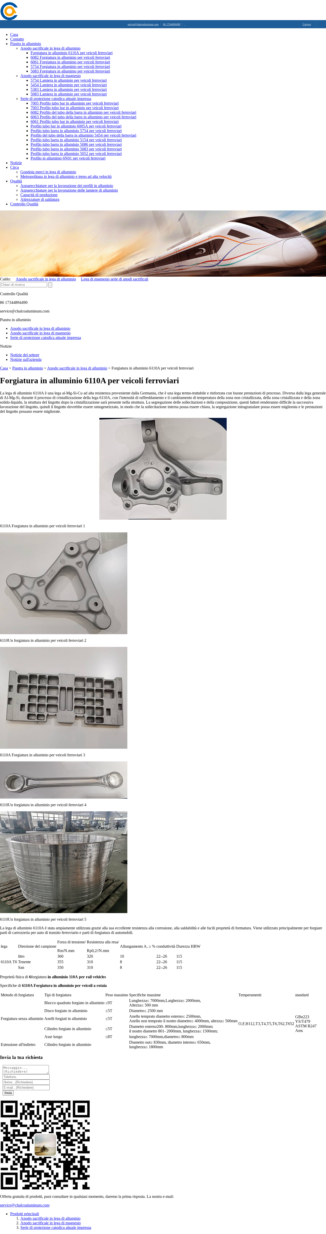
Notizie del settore (24, 355)
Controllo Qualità (24, 204)
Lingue (307, 24)
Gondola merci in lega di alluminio (48, 172)
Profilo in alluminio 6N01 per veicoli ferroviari (68, 158)
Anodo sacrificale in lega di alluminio (50, 48)
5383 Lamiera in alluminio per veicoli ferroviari (69, 89)
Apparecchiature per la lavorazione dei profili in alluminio (66, 185)
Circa (14, 167)
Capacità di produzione (39, 195)
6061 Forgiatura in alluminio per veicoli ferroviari (70, 62)
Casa (14, 34)
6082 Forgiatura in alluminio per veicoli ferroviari (70, 57)
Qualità (16, 181)
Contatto (17, 39)
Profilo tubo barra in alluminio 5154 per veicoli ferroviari (76, 140)
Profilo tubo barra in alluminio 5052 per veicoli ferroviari (76, 153)
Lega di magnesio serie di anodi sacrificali (114, 279)
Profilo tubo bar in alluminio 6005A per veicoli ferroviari (76, 126)
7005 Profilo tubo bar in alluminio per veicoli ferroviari (75, 103)
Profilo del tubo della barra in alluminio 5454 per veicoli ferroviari (83, 135)
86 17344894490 (171, 24)
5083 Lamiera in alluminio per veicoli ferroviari (69, 94)
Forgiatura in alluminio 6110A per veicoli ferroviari (72, 53)
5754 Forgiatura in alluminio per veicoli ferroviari (70, 66)
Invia (8, 1093)
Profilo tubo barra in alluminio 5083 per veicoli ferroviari (76, 149)
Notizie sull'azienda (26, 359)
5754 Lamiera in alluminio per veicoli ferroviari (69, 80)
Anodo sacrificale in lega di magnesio (50, 76)
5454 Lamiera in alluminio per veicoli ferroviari (69, 85)
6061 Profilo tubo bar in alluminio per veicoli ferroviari (75, 121)
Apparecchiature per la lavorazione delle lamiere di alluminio (69, 190)
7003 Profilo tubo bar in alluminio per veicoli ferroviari (75, 108)
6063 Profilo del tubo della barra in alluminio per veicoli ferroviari (83, 117)
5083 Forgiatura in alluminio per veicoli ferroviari (70, 71)
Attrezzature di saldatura (39, 199)
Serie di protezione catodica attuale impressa (55, 98)
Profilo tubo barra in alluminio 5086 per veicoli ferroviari (76, 144)
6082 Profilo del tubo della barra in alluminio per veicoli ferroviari (83, 112)
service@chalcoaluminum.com (143, 24)
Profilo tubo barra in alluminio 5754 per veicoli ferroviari (76, 131)
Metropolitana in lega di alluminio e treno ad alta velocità (66, 176)
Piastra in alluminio (25, 43)
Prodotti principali (24, 1214)
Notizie (16, 163)
